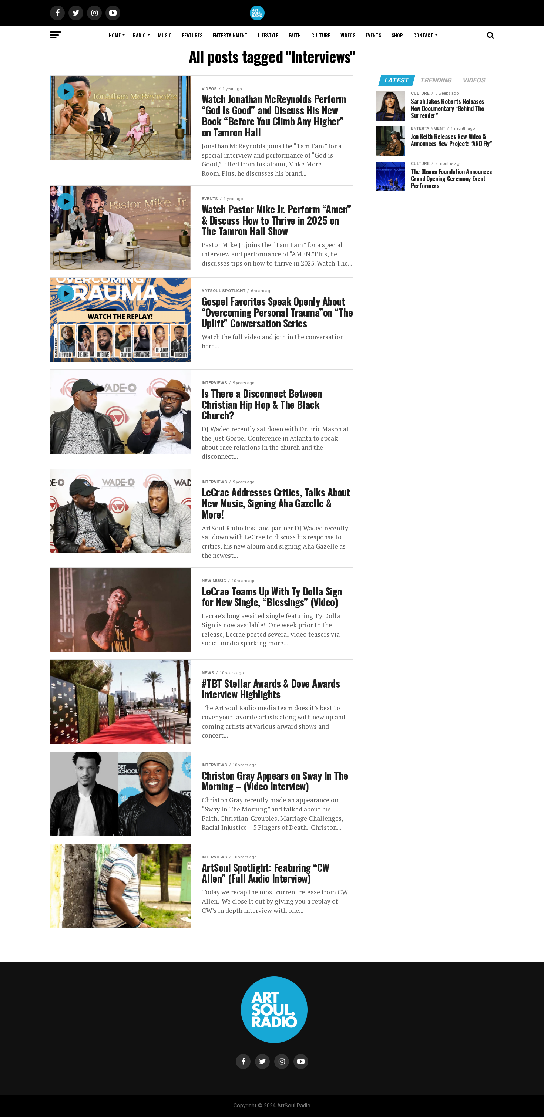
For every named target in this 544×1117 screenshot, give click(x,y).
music (165, 35)
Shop (397, 35)
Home (115, 35)
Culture (320, 35)
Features (192, 35)
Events (373, 35)
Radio (139, 35)
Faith (295, 35)
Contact (423, 35)
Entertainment (230, 35)
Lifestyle (268, 35)
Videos (347, 35)
